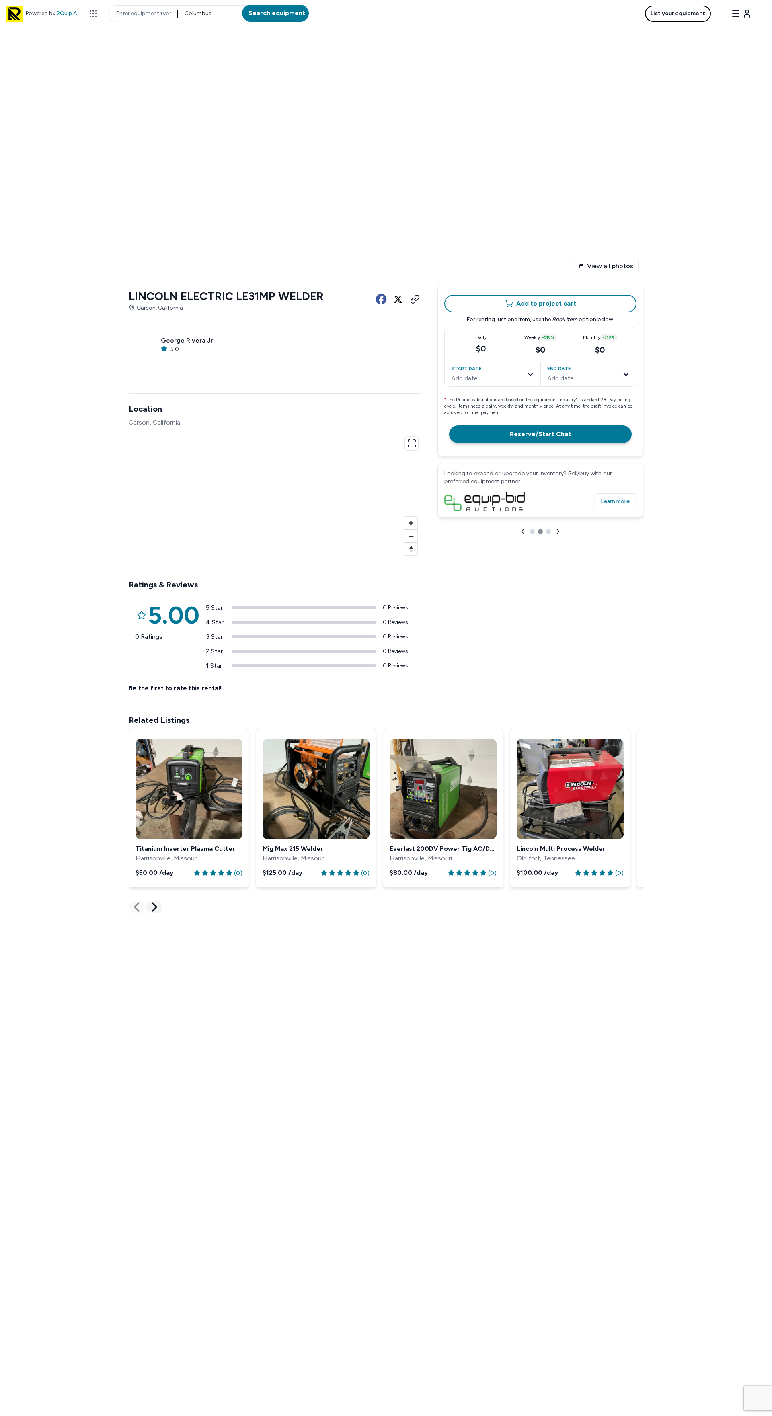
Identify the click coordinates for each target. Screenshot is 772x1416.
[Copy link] (415, 299)
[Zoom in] (410, 523)
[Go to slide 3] (548, 531)
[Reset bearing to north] (410, 548)
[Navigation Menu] (741, 14)
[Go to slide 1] (532, 531)
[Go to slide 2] (540, 531)
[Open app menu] (93, 14)
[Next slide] (558, 531)
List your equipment (678, 13)
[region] (275, 495)
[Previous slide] (523, 531)
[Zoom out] (410, 535)
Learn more (615, 501)
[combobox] (185, 14)
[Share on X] (398, 299)
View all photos (610, 266)
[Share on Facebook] (381, 299)
